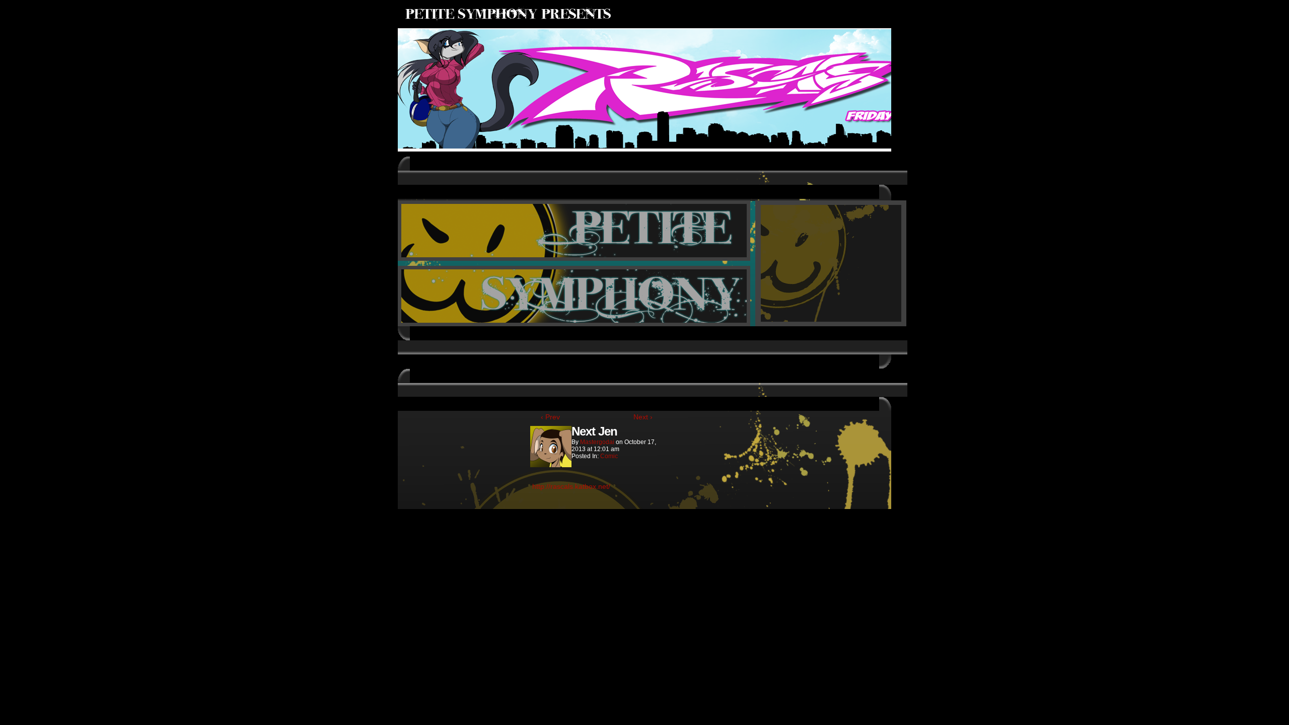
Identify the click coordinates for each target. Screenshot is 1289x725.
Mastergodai (597, 442)
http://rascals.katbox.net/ (571, 486)
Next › (643, 417)
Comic (609, 456)
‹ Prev (550, 417)
